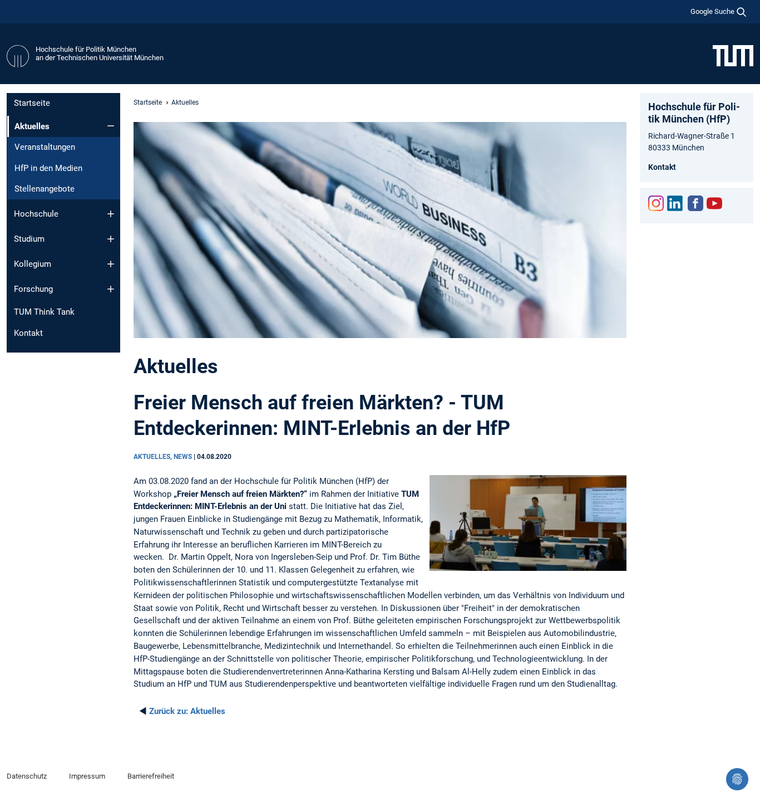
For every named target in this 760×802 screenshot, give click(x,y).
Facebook (695, 203)
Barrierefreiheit (150, 776)
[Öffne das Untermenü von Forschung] (110, 289)
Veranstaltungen (44, 147)
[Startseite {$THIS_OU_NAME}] (18, 56)
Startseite (32, 103)
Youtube (714, 203)
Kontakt (28, 333)
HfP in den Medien (48, 168)
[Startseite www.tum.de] (733, 55)
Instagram (656, 203)
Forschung (33, 289)
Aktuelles (187, 711)
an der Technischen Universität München (100, 57)
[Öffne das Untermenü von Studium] (110, 239)
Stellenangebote (44, 189)
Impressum (87, 776)
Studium (29, 239)
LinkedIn (675, 203)
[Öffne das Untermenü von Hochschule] (110, 214)
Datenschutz (27, 776)
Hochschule (36, 214)
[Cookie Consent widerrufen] (737, 779)
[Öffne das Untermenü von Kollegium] (110, 264)
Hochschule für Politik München (86, 49)
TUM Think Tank (44, 312)
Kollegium (32, 264)
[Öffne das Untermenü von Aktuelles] (110, 126)
